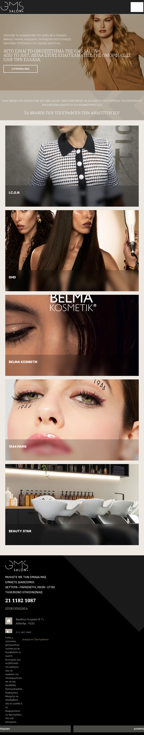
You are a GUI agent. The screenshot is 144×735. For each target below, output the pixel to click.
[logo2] (12, 3)
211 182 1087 (23, 632)
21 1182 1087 (20, 600)
